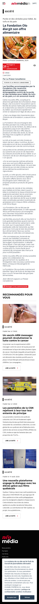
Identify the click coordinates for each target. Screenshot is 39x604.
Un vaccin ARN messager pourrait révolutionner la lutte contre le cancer (18, 338)
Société (9, 11)
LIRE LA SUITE (10, 368)
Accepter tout (11, 597)
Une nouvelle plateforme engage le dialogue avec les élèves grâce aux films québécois (19, 484)
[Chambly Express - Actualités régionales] (19, 3)
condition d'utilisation (23, 592)
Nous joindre (6, 548)
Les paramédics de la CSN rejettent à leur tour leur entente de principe (18, 410)
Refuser (27, 597)
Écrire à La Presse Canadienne (16, 82)
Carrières (5, 554)
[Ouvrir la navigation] (4, 3)
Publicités (5, 557)
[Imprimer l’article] (34, 66)
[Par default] (10, 538)
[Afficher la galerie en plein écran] (34, 38)
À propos (5, 551)
